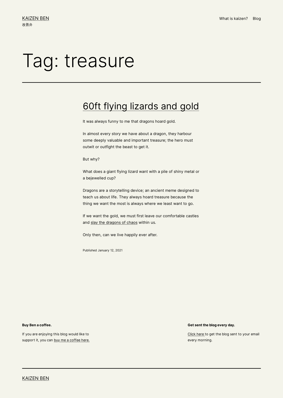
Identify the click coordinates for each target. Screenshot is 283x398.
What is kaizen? (233, 18)
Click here (196, 334)
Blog (257, 18)
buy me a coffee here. (72, 340)
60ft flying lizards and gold (141, 106)
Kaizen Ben (35, 18)
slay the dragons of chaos (114, 222)
